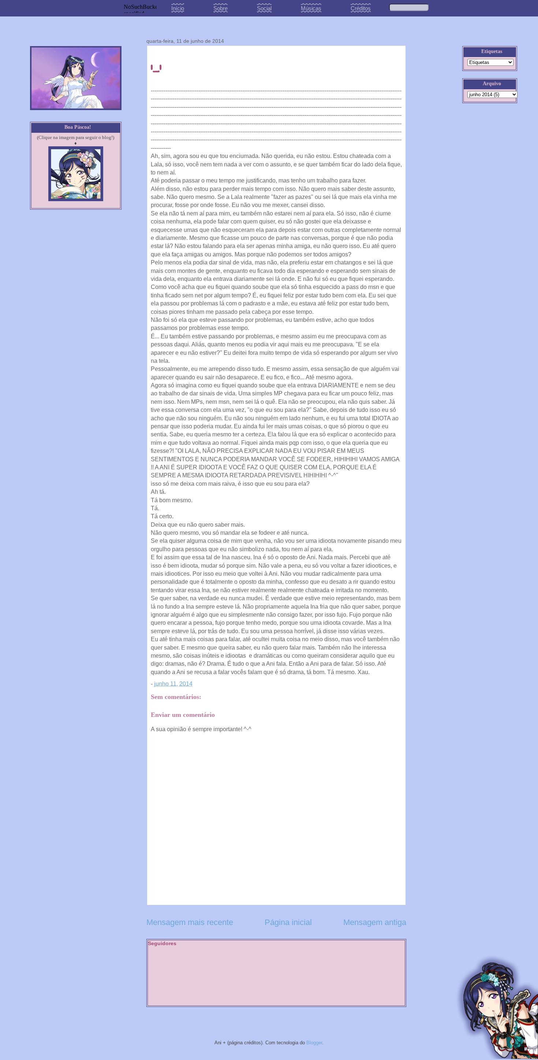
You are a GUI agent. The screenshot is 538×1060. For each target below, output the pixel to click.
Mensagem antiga (374, 922)
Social (264, 8)
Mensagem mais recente (189, 922)
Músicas (311, 8)
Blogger (314, 1042)
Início (177, 8)
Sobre (220, 8)
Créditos (361, 8)
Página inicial (288, 922)
